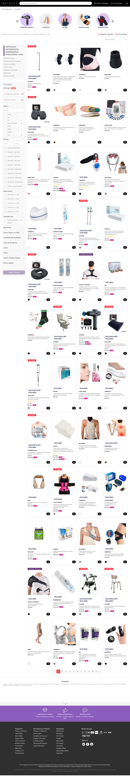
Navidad (58, 738)
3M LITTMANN (12, 123)
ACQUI (9, 132)
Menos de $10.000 (14, 148)
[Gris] (54, 90)
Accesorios (7, 73)
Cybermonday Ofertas (62, 750)
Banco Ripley (18, 736)
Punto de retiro (122, 34)
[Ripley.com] (11, 3)
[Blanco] (54, 194)
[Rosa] (54, 514)
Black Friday (59, 741)
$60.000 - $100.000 (14, 165)
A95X (9, 129)
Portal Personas (19, 753)
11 (96, 671)
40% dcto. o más (13, 203)
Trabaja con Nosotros (21, 731)
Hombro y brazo (9, 76)
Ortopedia (18, 9)
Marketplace (12, 220)
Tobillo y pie (8, 67)
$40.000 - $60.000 (14, 161)
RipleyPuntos (60, 731)
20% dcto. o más (13, 195)
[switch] (22, 94)
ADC (8, 135)
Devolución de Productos (40, 743)
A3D (8, 126)
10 (92, 671)
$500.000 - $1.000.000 (15, 182)
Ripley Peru (18, 748)
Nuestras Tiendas (20, 743)
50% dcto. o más (13, 207)
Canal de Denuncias (38, 746)
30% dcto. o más (13, 199)
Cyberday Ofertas (61, 748)
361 (8, 117)
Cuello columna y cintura (12, 61)
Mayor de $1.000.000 (15, 186)
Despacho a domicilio (106, 34)
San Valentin (59, 743)
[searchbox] (58, 3)
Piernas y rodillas (9, 64)
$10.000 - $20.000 (14, 152)
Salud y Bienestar (7, 9)
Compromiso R (19, 750)
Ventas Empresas (20, 741)
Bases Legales (37, 733)
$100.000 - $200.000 (14, 169)
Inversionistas (19, 746)
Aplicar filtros (14, 272)
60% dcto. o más (13, 212)
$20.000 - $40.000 (14, 156)
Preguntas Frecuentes (39, 738)
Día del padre (60, 736)
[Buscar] (21, 3)
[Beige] (29, 90)
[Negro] (29, 142)
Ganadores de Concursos (40, 736)
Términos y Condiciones (40, 731)
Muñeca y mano (9, 58)
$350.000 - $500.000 (14, 178)
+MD (9, 114)
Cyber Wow (59, 753)
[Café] (54, 142)
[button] (127, 3)
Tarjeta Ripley (19, 733)
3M (8, 120)
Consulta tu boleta (38, 741)
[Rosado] (29, 194)
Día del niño (59, 746)
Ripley (9, 223)
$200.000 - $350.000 (14, 173)
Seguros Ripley (19, 738)
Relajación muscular (10, 70)
